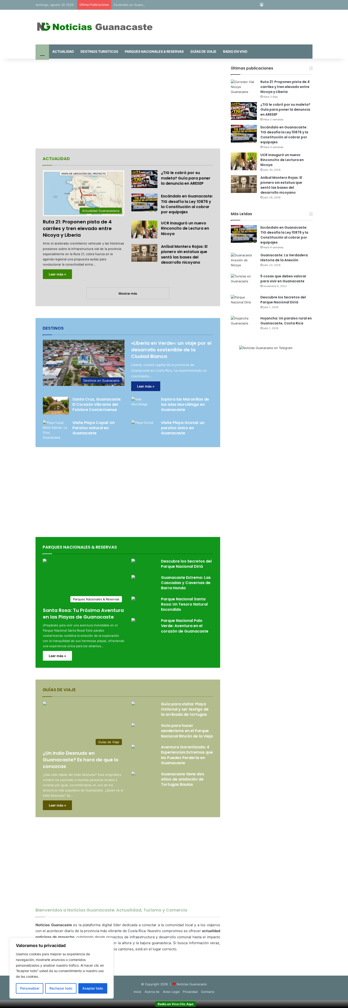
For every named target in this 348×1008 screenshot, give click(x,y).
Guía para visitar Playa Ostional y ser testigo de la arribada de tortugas (185, 709)
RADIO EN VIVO (235, 51)
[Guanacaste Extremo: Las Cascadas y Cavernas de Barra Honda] (133, 577)
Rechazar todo (60, 988)
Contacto (207, 992)
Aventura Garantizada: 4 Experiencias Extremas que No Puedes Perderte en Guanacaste (187, 755)
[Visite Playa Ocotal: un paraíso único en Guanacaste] (142, 427)
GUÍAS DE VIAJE (203, 51)
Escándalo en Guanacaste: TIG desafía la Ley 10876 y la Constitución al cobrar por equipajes (182, 5)
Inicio (137, 992)
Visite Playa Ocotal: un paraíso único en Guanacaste (182, 428)
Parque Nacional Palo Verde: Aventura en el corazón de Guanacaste (184, 626)
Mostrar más (128, 293)
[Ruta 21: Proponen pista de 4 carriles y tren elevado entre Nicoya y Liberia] (244, 88)
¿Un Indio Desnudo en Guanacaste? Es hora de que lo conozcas (80, 760)
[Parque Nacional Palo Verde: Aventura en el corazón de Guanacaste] (133, 620)
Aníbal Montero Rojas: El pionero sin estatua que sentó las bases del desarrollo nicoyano (184, 254)
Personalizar (29, 988)
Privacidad (190, 992)
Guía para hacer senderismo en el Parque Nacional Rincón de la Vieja (187, 731)
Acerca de (152, 992)
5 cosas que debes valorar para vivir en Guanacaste (283, 279)
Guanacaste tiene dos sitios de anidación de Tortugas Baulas (182, 779)
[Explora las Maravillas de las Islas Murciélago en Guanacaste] (144, 406)
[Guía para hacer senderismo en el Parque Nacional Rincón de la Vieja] (133, 725)
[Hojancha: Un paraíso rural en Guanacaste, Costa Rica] (244, 325)
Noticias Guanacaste (192, 984)
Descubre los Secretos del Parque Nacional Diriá (186, 564)
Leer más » (57, 274)
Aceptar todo (92, 988)
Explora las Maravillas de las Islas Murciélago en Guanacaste (185, 405)
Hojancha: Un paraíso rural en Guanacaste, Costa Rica (286, 321)
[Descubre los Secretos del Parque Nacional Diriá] (133, 561)
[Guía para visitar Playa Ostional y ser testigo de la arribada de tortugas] (133, 704)
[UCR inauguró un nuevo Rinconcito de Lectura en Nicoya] (144, 229)
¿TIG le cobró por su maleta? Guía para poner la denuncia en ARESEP (185, 178)
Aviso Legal (171, 992)
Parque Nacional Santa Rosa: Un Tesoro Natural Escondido (184, 604)
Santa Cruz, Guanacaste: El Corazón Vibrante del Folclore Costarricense (96, 405)
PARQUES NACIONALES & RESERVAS (154, 51)
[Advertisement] (128, 103)
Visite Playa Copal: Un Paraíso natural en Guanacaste (93, 428)
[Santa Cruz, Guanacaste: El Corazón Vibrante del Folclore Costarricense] (56, 406)
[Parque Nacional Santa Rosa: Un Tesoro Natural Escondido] (133, 599)
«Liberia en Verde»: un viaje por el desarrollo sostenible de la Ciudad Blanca (171, 350)
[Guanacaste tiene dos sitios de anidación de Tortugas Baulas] (133, 774)
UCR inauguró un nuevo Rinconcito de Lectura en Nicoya (185, 228)
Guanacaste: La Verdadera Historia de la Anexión (284, 257)
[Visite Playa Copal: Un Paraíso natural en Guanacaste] (56, 430)
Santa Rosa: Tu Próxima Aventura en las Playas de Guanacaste (83, 613)
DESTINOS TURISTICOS (99, 51)
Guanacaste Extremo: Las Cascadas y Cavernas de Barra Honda (186, 583)
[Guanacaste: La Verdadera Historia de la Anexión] (244, 262)
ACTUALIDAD (63, 51)
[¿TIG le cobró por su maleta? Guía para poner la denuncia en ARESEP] (144, 179)
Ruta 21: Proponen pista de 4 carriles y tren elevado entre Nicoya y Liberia (77, 228)
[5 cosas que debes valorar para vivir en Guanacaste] (244, 283)
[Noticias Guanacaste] (95, 27)
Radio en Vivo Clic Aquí (175, 1004)
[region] (61, 968)
